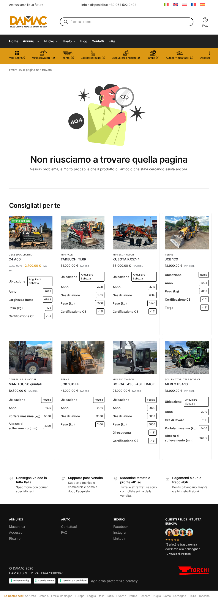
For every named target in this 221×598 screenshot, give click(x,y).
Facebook (120, 527)
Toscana (204, 596)
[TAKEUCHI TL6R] (82, 232)
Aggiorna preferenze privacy (114, 581)
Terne (169, 254)
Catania (44, 596)
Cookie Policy (46, 580)
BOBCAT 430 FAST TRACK (134, 384)
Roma (167, 596)
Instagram (120, 532)
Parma (133, 596)
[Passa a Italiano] (166, 5)
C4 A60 (15, 259)
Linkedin (119, 538)
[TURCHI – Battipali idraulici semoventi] (193, 570)
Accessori (17, 532)
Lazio (110, 596)
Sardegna (179, 596)
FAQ (205, 25)
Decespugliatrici (21, 254)
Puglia (157, 596)
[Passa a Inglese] (175, 5)
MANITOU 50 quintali (25, 384)
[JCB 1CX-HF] (82, 357)
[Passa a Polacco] (184, 5)
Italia (101, 596)
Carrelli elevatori (22, 379)
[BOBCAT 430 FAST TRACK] (134, 357)
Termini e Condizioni (74, 580)
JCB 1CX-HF (70, 384)
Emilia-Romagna (61, 596)
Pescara (145, 596)
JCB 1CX (171, 259)
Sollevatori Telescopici (182, 379)
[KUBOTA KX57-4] (134, 232)
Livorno (121, 596)
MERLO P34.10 (176, 384)
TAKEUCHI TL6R (73, 259)
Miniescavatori (124, 254)
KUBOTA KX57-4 (126, 259)
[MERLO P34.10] (187, 357)
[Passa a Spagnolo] (202, 5)
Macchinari (17, 527)
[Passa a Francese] (193, 5)
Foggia (91, 596)
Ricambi (15, 538)
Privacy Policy (21, 580)
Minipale (67, 254)
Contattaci (69, 527)
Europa (79, 596)
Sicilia (192, 596)
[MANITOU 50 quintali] (30, 357)
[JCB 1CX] (187, 232)
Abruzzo (30, 596)
